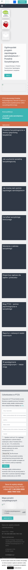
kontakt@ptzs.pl (9, 555)
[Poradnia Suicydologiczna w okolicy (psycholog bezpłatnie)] (14, 140)
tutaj (22, 405)
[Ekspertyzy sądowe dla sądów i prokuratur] (14, 285)
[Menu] (2, 6)
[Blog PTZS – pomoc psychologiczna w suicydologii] (14, 314)
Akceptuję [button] (10, 567)
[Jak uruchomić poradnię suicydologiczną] (14, 169)
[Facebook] (14, 2)
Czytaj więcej (17, 568)
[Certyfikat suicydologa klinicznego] (14, 227)
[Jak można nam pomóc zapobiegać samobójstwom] (14, 198)
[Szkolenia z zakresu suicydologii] (14, 256)
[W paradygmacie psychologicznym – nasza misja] (14, 372)
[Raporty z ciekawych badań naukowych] (14, 343)
